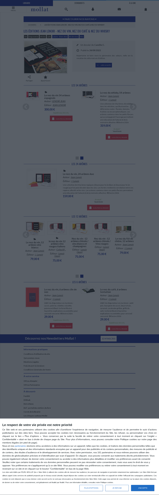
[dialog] (79, 457)
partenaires (20, 446)
